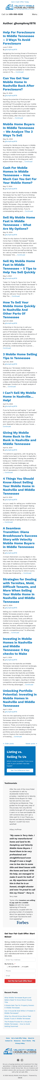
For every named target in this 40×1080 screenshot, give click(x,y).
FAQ (33, 1040)
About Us (31, 1038)
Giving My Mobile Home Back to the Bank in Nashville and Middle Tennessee (19, 438)
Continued (19, 72)
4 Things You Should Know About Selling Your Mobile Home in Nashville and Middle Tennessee (19, 486)
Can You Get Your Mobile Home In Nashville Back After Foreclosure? (18, 83)
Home (8, 1038)
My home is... (10, 964)
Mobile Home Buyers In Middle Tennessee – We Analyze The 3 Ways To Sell (19, 129)
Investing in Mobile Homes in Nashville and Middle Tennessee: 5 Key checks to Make (17, 646)
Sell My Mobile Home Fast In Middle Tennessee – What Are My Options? (19, 223)
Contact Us (8, 1040)
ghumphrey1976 (11, 49)
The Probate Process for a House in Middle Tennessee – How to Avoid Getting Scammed (17, 1024)
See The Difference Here (20, 770)
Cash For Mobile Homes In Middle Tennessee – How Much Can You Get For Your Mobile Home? (20, 175)
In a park (25, 966)
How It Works (26, 1040)
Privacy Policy (20, 1043)
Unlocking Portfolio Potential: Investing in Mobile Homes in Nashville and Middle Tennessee (20, 698)
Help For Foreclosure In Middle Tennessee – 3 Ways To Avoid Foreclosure (19, 37)
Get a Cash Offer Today (19, 1038)
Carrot (20, 1077)
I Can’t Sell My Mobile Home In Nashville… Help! (19, 396)
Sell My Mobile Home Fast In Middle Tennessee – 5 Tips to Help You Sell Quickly (19, 266)
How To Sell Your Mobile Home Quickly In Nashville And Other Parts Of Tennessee (19, 310)
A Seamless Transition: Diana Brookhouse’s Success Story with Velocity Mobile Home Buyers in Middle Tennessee (20, 537)
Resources (17, 1040)
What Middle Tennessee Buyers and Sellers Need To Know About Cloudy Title (18, 1000)
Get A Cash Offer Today (20, 2)
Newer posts (30, 743)
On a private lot (14, 966)
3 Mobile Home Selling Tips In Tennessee (20, 356)
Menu (34, 14)
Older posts (9, 743)
